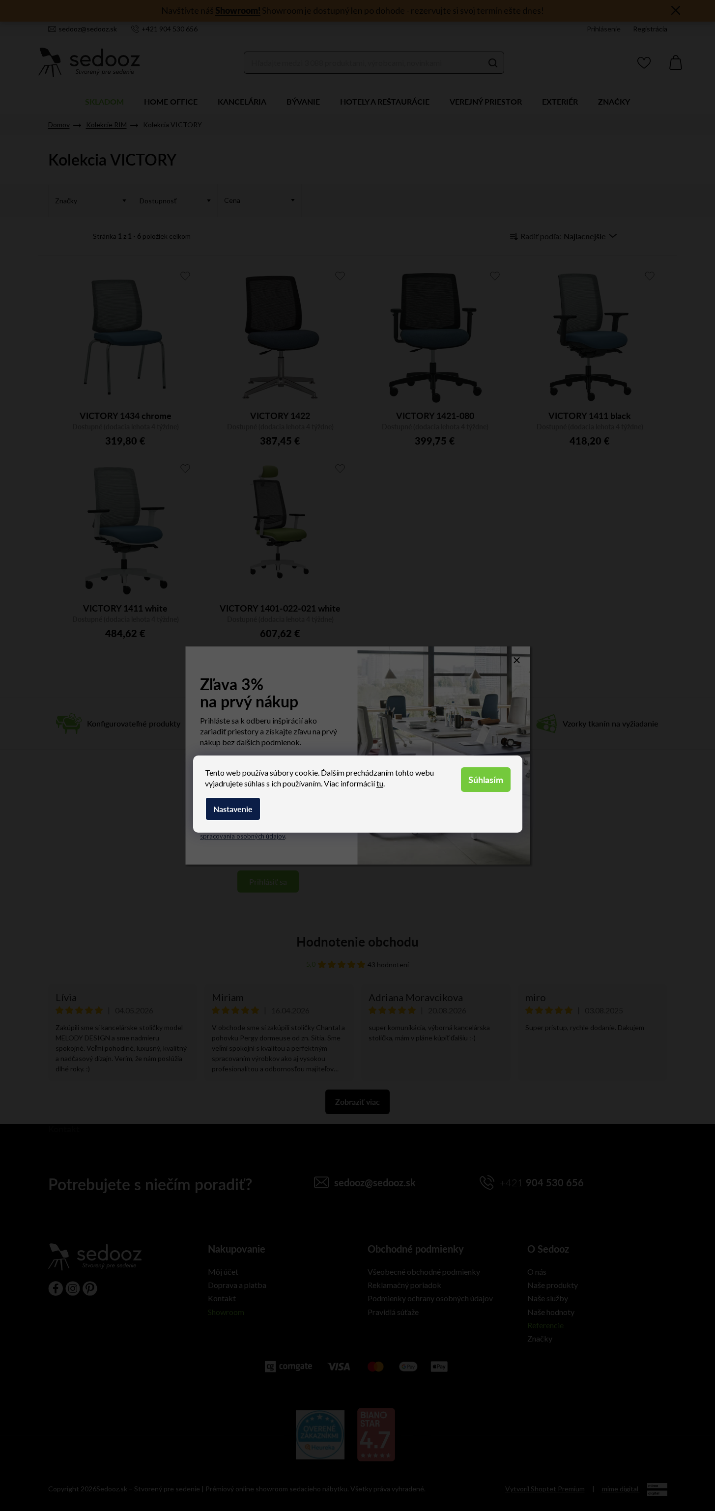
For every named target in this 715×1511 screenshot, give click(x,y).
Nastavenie (233, 808)
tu (379, 783)
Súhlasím (485, 779)
